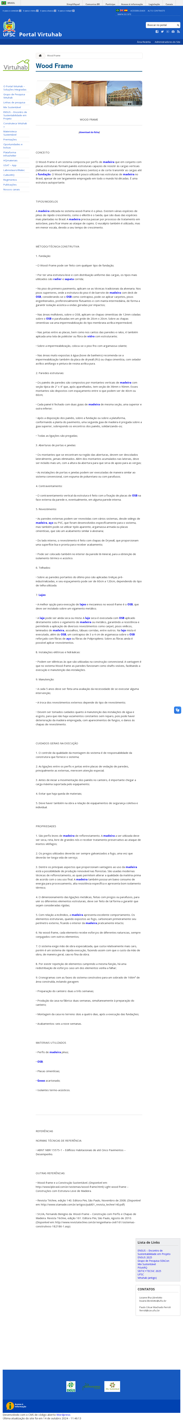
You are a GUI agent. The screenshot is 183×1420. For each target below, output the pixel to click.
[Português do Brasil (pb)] (117, 10)
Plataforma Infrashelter (9, 154)
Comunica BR (93, 4)
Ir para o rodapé (66, 11)
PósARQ (142, 1267)
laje (42, 618)
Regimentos (10, 179)
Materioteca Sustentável (10, 133)
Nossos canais (11, 189)
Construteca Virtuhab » (15, 125)
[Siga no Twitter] (162, 31)
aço (51, 522)
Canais (169, 4)
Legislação (154, 4)
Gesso (41, 1080)
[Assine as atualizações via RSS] (178, 31)
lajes (83, 604)
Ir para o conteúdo (12, 11)
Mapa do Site (124, 14)
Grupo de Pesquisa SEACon (153, 1260)
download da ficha (89, 132)
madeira (108, 162)
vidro (91, 336)
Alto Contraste (156, 10)
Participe (110, 4)
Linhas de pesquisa (14, 102)
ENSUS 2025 (145, 1257)
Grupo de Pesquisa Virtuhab (14, 96)
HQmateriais (10, 160)
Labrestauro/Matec (14, 170)
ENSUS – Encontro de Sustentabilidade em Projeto (15, 115)
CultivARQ (8, 175)
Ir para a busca (48, 11)
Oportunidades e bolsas (13, 146)
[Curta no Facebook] (157, 31)
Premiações (10, 139)
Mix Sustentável (12, 107)
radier (57, 279)
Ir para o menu (30, 11)
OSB (38, 296)
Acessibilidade (137, 10)
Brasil (11, 2)
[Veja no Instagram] (173, 31)
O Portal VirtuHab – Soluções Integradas (14, 88)
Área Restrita (144, 42)
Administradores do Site (167, 42)
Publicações (10, 184)
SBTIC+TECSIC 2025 (149, 1271)
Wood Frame (53, 55)
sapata (69, 279)
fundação (44, 174)
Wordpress (63, 1414)
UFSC (141, 1274)
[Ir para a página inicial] (39, 56)
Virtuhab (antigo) (147, 1277)
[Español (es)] (125, 10)
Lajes (42, 595)
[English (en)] (121, 10)
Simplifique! (73, 4)
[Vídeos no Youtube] (167, 31)
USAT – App (9, 165)
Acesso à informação (132, 4)
